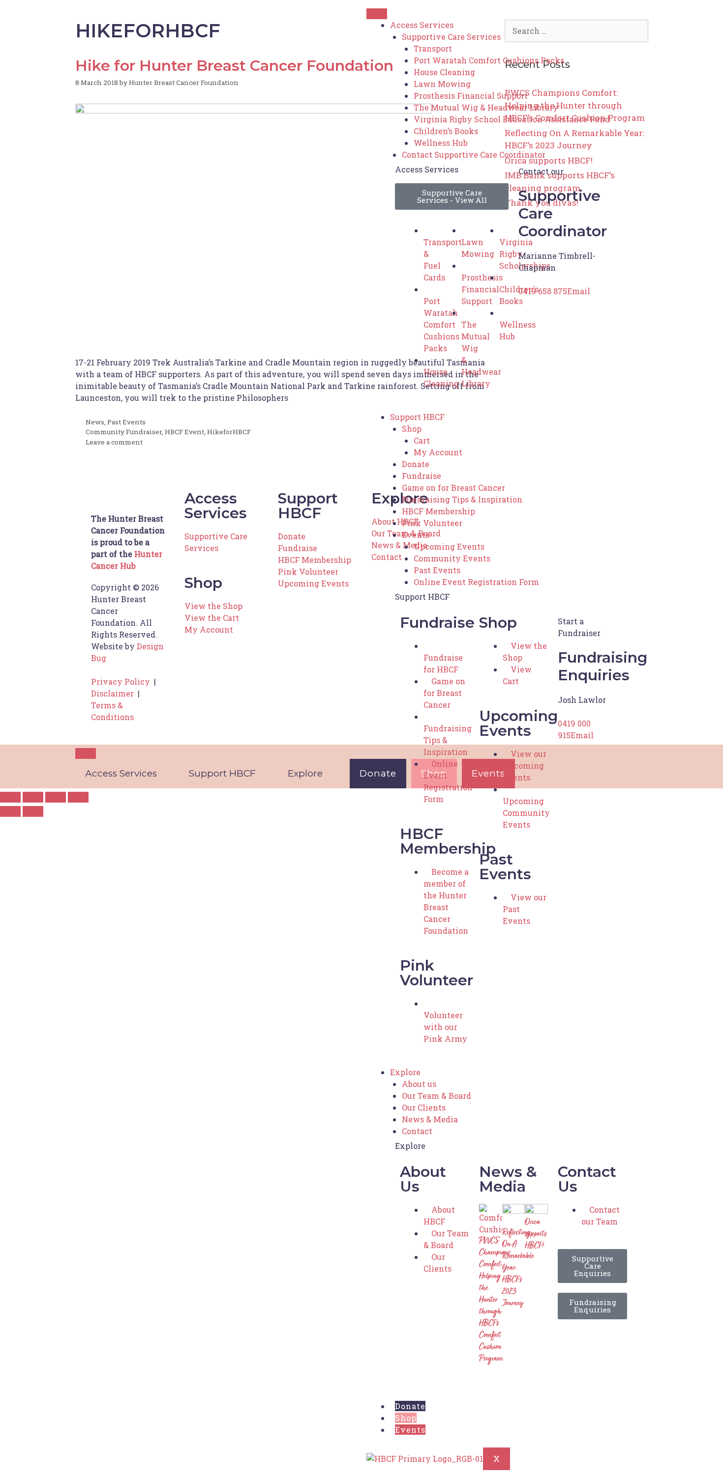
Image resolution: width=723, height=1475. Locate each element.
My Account (438, 452)
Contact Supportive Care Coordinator (473, 154)
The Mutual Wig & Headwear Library (486, 107)
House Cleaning (444, 72)
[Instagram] (596, 1341)
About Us (423, 1179)
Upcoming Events (449, 546)
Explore (405, 1072)
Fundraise (421, 476)
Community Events (452, 558)
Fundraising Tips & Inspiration (462, 499)
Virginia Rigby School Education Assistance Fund (512, 119)
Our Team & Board (436, 1095)
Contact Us (587, 1179)
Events (415, 534)
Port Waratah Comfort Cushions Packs (489, 60)
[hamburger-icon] (376, 13)
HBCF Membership (438, 511)
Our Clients (424, 1107)
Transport (433, 48)
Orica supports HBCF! (535, 1234)
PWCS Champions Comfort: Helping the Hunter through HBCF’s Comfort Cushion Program (494, 1300)
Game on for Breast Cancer (453, 487)
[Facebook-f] (570, 1341)
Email (578, 291)
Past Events (437, 570)
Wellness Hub (441, 143)
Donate (415, 464)
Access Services (421, 25)
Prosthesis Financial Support (471, 95)
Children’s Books (446, 131)
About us (419, 1084)
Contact (417, 1131)
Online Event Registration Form (476, 582)
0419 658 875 (542, 291)
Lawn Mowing (442, 84)
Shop (412, 428)
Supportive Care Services (451, 36)
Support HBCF (417, 417)
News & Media (430, 1119)
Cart (422, 440)
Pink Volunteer (432, 523)
